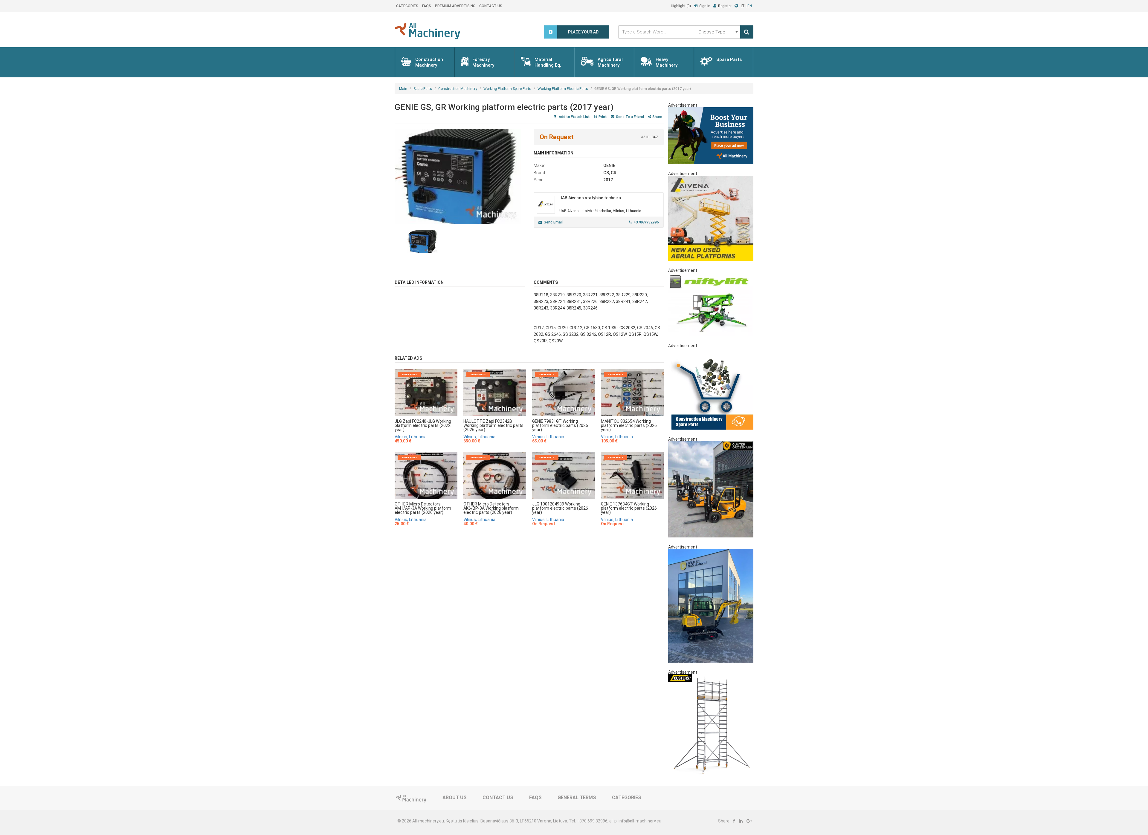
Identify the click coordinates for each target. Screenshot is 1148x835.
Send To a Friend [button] (630, 117)
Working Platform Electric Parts (563, 89)
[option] (460, 176)
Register (725, 6)
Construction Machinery (457, 89)
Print (603, 117)
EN (749, 6)
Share (657, 117)
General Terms (577, 797)
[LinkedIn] (741, 821)
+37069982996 (646, 222)
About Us (454, 797)
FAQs (426, 6)
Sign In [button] (704, 6)
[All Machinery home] (427, 31)
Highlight (681, 6)
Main (403, 89)
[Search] (746, 32)
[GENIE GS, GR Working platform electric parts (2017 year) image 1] (460, 176)
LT (743, 6)
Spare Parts (422, 89)
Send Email (553, 222)
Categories (407, 6)
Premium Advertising (455, 6)
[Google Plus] (749, 821)
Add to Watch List (574, 117)
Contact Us (490, 6)
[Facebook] (734, 821)
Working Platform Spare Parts (507, 89)
